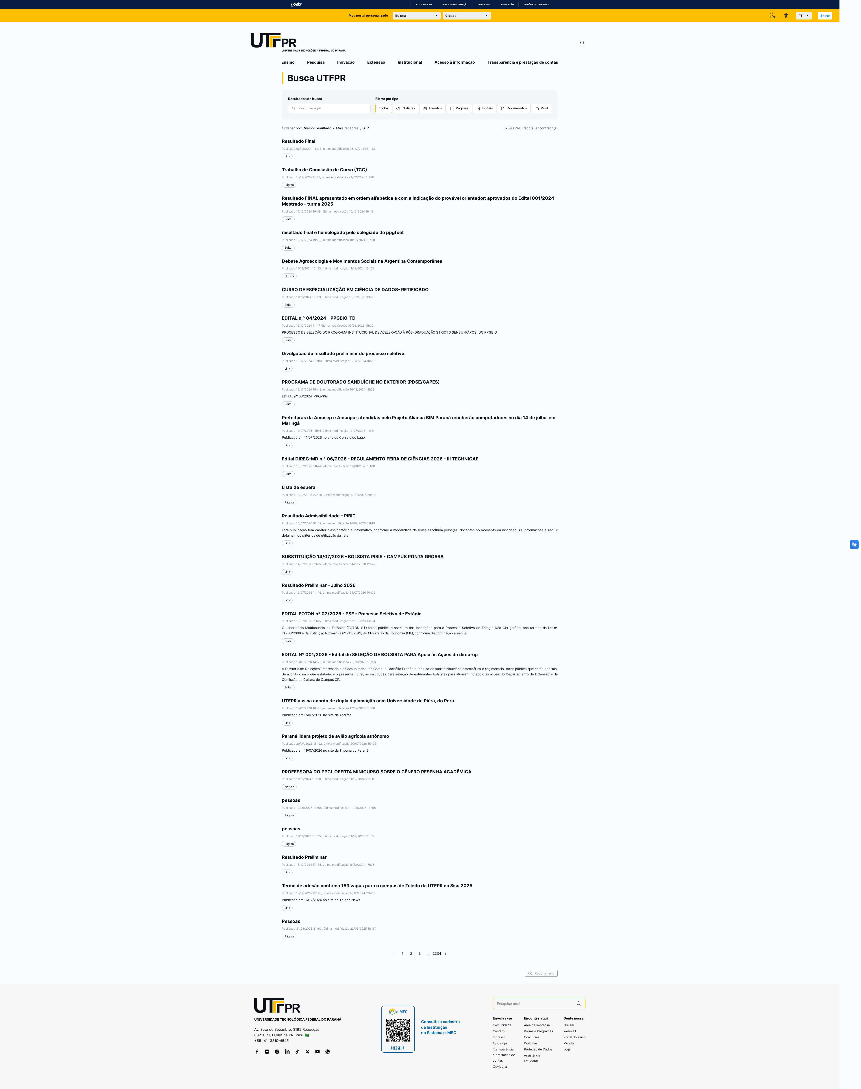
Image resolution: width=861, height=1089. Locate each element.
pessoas (291, 800)
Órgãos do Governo (536, 4)
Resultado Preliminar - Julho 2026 (319, 585)
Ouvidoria (500, 1066)
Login (567, 1049)
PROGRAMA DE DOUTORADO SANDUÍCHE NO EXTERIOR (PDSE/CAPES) (361, 382)
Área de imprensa (537, 1025)
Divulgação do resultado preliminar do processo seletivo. (344, 353)
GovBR (296, 4)
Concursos (531, 1037)
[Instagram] (277, 1051)
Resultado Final (298, 141)
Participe (484, 4)
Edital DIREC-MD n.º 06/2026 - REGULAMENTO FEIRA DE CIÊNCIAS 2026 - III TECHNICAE (380, 459)
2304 (437, 953)
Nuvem (568, 1025)
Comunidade (502, 1025)
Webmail (569, 1031)
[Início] (298, 43)
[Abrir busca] (582, 43)
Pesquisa (316, 62)
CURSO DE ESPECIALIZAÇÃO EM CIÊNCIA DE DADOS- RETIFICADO (355, 289)
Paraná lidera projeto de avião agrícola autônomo (335, 736)
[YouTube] (317, 1051)
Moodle (568, 1043)
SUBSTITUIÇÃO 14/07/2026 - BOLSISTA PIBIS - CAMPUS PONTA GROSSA (363, 556)
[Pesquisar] (293, 108)
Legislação (507, 4)
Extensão (376, 62)
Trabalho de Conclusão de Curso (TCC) (324, 169)
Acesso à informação (455, 4)
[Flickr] (267, 1051)
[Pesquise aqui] (579, 1003)
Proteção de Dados (538, 1049)
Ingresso (499, 1037)
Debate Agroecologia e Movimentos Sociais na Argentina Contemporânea (362, 261)
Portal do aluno (574, 1037)
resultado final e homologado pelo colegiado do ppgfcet (343, 232)
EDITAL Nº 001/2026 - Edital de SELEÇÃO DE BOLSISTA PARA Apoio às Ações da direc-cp (380, 654)
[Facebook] (257, 1051)
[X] (307, 1051)
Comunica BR (424, 4)
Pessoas (291, 921)
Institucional (410, 62)
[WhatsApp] (327, 1051)
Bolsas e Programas (538, 1031)
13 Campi (500, 1043)
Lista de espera (298, 487)
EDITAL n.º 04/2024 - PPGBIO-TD (319, 318)
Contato (498, 1031)
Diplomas (530, 1043)
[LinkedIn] (287, 1051)
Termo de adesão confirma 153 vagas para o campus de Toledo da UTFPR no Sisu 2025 (377, 885)
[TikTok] (297, 1051)
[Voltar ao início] (279, 1006)
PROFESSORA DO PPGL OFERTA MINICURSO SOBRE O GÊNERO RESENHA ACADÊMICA (377, 771)
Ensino (288, 62)
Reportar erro (544, 973)
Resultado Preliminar (304, 857)
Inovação (346, 62)
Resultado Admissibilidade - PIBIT (318, 515)
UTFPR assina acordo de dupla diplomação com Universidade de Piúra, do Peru (368, 700)
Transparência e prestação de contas (522, 62)
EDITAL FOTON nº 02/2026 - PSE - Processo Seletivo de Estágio (352, 613)
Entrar (825, 15)
